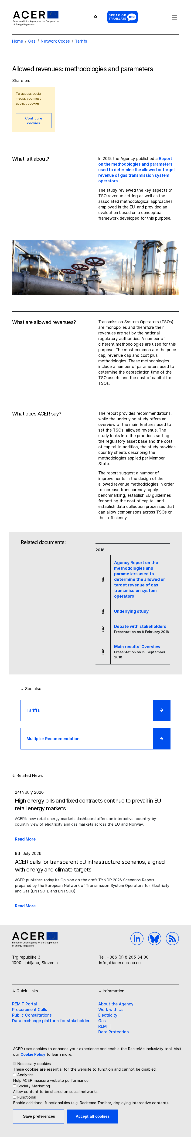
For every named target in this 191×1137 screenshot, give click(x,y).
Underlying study (131, 611)
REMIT (104, 1026)
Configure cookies (33, 120)
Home (17, 41)
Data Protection (113, 1032)
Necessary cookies (34, 1063)
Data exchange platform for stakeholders (52, 1020)
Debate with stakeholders (140, 626)
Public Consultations (32, 1015)
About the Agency (115, 1004)
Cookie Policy (32, 1054)
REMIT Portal (24, 1004)
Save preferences (39, 1116)
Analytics (25, 1074)
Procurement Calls (29, 1009)
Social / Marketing (33, 1086)
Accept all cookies (92, 1116)
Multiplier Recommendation (53, 738)
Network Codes (55, 41)
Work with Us (110, 1009)
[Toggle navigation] (174, 17)
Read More (25, 839)
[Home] (35, 18)
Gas (102, 1020)
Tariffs (81, 41)
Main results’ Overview (137, 646)
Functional (26, 1097)
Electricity (107, 1015)
